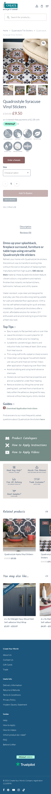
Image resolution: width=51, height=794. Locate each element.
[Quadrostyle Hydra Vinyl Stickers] (19, 535)
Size (5, 167)
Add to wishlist (10, 200)
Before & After (9, 744)
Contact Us (8, 659)
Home (5, 30)
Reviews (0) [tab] (25, 232)
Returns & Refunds (11, 690)
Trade (5, 669)
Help (5, 720)
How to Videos (9, 730)
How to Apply (9, 725)
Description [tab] (25, 226)
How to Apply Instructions (29, 445)
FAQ (5, 739)
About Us (7, 655)
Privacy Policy (9, 699)
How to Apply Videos (25, 452)
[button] (47, 6)
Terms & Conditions (12, 695)
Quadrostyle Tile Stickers (22, 30)
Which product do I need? (14, 735)
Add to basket (25, 193)
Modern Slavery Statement (15, 704)
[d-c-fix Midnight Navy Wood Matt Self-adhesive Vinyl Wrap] (19, 599)
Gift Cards (7, 664)
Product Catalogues (24, 438)
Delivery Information (12, 685)
